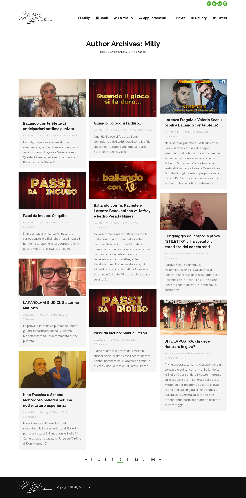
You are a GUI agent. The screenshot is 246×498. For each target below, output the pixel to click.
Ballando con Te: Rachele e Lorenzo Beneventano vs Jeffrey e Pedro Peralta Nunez (122, 210)
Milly (152, 43)
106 (152, 459)
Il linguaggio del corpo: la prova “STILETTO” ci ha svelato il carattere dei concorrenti (192, 241)
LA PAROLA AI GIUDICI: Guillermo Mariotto (51, 305)
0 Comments (74, 135)
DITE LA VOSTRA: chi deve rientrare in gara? (187, 344)
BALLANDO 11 (30, 135)
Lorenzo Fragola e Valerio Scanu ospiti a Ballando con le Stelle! (193, 122)
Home (103, 51)
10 (119, 459)
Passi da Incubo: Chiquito (45, 216)
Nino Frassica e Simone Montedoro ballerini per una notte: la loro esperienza (47, 400)
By (44, 135)
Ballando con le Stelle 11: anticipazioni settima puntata (48, 126)
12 (136, 459)
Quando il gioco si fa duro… (117, 123)
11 (128, 459)
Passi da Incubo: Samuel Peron (120, 333)
